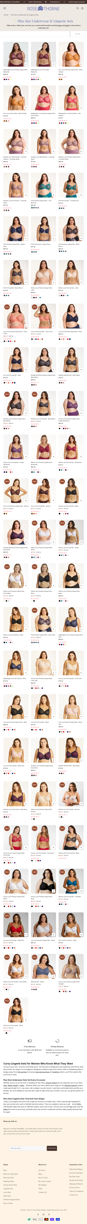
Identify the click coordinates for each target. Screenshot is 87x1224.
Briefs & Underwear (10, 1174)
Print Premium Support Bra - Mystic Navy (14, 245)
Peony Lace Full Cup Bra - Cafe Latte (70, 678)
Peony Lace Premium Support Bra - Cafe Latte (42, 679)
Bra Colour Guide (44, 1181)
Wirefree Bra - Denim (37, 982)
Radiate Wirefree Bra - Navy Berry (69, 765)
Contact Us (42, 1192)
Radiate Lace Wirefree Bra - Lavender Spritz (43, 158)
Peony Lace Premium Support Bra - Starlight (69, 983)
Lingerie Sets (8, 1189)
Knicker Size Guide (76, 1180)
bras (60, 25)
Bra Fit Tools (43, 1178)
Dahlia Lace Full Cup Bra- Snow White (15, 982)
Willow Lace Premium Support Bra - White (42, 549)
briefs (67, 25)
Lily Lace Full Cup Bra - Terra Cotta (41, 331)
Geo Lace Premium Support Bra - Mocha (15, 506)
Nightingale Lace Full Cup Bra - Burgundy (40, 71)
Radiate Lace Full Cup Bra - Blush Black (43, 419)
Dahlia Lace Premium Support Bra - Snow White (14, 592)
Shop (5, 1164)
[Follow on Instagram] (43, 1214)
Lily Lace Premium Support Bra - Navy (70, 331)
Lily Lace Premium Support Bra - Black (15, 722)
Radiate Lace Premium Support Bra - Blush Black (14, 420)
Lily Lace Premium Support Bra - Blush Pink (70, 723)
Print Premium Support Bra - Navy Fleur (43, 635)
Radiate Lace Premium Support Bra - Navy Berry (42, 767)
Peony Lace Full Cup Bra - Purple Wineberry (13, 463)
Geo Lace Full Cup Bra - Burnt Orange (15, 113)
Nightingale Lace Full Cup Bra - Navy (14, 678)
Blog (40, 1174)
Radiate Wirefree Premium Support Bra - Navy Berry (15, 549)
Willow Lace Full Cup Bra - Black (13, 635)
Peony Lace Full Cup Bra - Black (68, 506)
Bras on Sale (7, 1203)
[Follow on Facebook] (38, 1214)
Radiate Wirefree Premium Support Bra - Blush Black (43, 376)
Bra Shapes (42, 1185)
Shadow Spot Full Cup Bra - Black (69, 853)
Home (6, 15)
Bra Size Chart (74, 1177)
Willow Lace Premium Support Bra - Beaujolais (42, 463)
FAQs (40, 1189)
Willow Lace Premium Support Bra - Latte (42, 289)
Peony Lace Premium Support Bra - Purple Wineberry (69, 420)
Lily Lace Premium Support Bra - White (43, 940)
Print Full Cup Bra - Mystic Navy (40, 244)
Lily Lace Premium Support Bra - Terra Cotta (15, 332)
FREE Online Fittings (12, 2)
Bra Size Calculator (76, 1173)
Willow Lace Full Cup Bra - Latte (68, 288)
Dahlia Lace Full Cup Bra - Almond (69, 809)
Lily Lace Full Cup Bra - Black (40, 722)
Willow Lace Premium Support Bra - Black (70, 592)
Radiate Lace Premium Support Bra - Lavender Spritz (70, 158)
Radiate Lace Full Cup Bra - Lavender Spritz (14, 202)
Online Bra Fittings (75, 1169)
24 (69, 1104)
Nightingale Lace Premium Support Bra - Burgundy (15, 71)
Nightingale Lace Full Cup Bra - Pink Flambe (70, 114)
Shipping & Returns (76, 1184)
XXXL (79, 1104)
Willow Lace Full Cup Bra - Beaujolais (70, 462)
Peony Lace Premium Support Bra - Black (42, 898)
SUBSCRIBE (52, 1148)
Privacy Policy (74, 1188)
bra (71, 1107)
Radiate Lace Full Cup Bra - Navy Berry (15, 809)
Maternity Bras (8, 1181)
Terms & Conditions (76, 1191)
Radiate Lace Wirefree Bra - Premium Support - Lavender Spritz (15, 158)
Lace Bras (7, 1192)
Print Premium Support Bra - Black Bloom (69, 245)
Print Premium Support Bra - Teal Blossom (41, 202)
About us (42, 1164)
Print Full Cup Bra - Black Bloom (13, 288)
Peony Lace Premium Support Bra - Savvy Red (14, 854)
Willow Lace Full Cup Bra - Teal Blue (70, 896)
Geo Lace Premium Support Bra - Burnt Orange (71, 71)
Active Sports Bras (10, 1185)
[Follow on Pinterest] (49, 1214)
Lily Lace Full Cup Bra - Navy (12, 375)
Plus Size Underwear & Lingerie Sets (25, 15)
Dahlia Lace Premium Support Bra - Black (42, 592)
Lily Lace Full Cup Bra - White (68, 940)
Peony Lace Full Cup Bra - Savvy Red (42, 853)
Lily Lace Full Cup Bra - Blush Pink (13, 765)
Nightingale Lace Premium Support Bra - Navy (71, 636)
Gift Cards (7, 1196)
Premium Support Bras (11, 1200)
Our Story (41, 1170)
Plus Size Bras (8, 1178)
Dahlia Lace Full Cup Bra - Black (13, 1025)
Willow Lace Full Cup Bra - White (69, 547)
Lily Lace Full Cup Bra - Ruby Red (13, 940)
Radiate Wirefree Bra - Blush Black (69, 375)
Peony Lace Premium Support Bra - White (14, 898)
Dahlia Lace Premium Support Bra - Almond (42, 810)
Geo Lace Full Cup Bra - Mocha (40, 506)
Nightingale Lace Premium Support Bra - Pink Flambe (43, 114)
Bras (5, 1170)
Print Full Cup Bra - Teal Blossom (69, 200)
